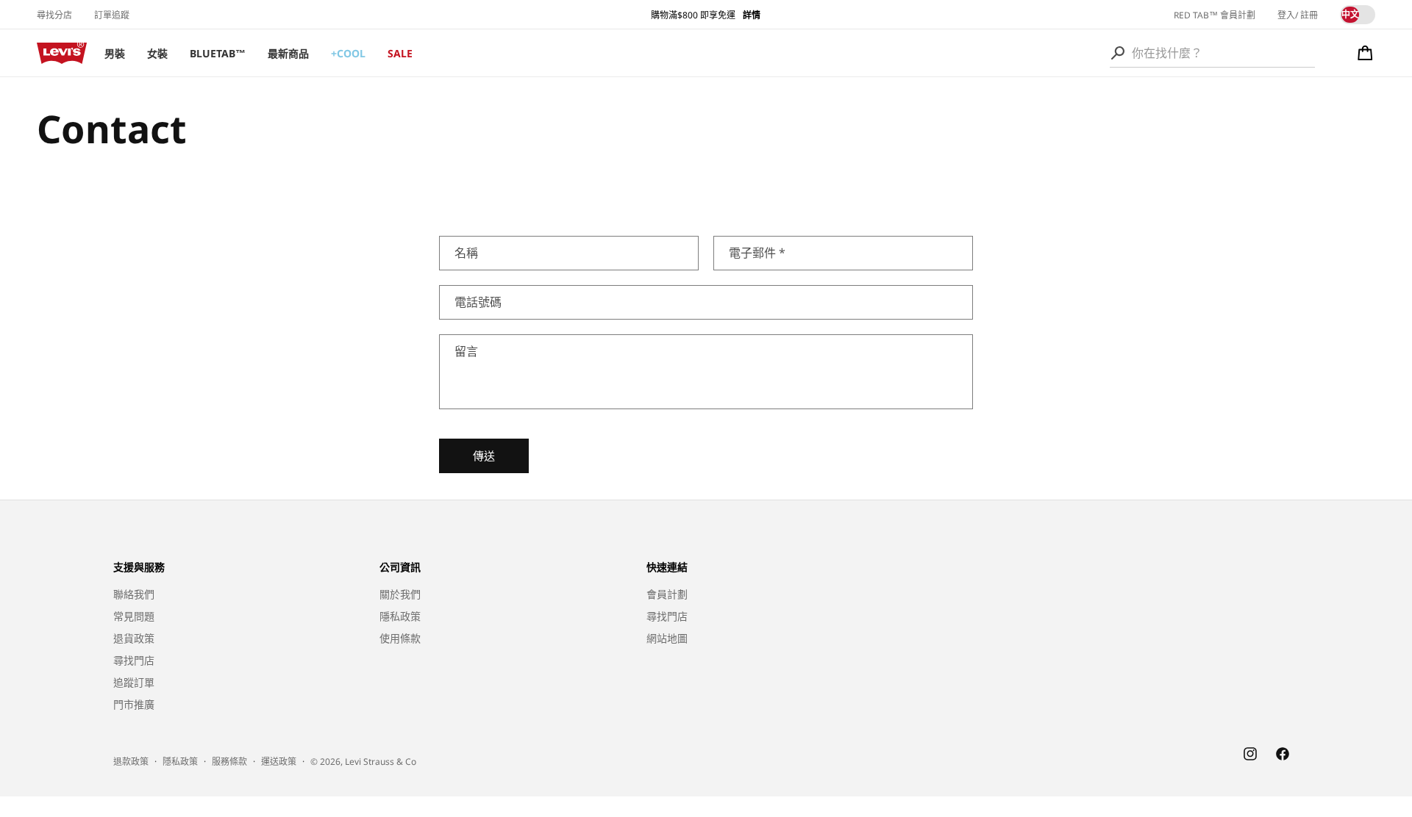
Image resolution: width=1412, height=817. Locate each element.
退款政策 (131, 761)
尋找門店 (133, 660)
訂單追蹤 (111, 15)
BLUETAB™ (218, 53)
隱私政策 (400, 616)
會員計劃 (667, 594)
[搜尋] (1118, 53)
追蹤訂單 (133, 682)
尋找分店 (54, 15)
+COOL (348, 53)
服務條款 (229, 761)
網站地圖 (667, 638)
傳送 (484, 455)
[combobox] (1212, 53)
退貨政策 (133, 638)
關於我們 (400, 594)
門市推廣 (133, 704)
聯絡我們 (133, 594)
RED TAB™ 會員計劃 (1214, 15)
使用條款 (400, 638)
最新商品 (288, 53)
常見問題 (133, 616)
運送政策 (278, 761)
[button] (1365, 53)
